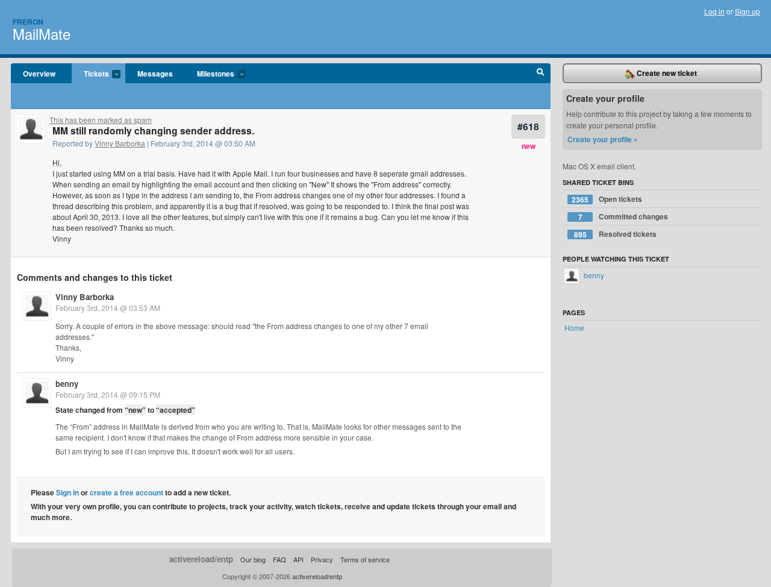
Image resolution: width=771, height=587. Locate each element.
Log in (714, 11)
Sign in (67, 492)
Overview (39, 73)
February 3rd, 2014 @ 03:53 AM (107, 308)
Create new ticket (666, 72)
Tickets (90, 74)
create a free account (126, 492)
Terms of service (365, 559)
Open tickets (607, 199)
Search (541, 73)
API (298, 559)
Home (574, 327)
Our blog (253, 559)
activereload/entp (201, 559)
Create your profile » (602, 139)
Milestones (209, 74)
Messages (155, 73)
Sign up (747, 11)
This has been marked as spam (100, 120)
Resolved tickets (615, 234)
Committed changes (623, 216)
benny (66, 383)
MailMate (41, 33)
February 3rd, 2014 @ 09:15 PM (107, 394)
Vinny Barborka (120, 143)
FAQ (279, 559)
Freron (28, 21)
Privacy (322, 559)
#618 (528, 126)
